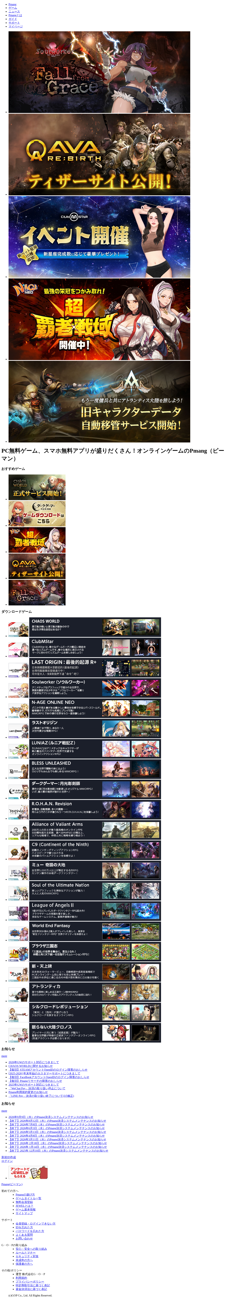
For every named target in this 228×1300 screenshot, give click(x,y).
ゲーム (13, 7)
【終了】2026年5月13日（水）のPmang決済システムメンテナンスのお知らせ (57, 1131)
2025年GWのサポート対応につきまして (34, 1084)
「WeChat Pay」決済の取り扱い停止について (37, 1088)
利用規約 (21, 1277)
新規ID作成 (8, 1157)
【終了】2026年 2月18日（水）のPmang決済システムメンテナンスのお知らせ (58, 1143)
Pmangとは (15, 15)
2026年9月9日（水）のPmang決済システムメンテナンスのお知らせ (51, 1117)
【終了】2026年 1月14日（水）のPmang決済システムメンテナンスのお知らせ (58, 1146)
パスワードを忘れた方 (30, 1231)
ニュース (14, 11)
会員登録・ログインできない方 (36, 1223)
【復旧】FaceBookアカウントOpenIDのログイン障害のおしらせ (49, 1077)
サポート (14, 22)
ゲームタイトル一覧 (28, 1198)
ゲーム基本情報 (26, 1209)
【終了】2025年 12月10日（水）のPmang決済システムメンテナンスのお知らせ (58, 1150)
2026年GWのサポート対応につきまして (34, 1062)
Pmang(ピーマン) (11, 1184)
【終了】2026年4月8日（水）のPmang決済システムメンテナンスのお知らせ (57, 1135)
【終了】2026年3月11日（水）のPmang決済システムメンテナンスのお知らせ (57, 1139)
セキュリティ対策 (27, 1256)
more (4, 1056)
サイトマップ (24, 1213)
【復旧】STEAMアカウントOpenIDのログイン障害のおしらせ (48, 1069)
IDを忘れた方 (24, 1227)
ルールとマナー (26, 1252)
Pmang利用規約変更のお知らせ (28, 1092)
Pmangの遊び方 (25, 1194)
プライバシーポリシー (30, 1281)
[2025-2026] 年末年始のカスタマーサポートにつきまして (44, 1073)
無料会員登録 (24, 1202)
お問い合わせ (24, 1238)
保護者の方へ (24, 1263)
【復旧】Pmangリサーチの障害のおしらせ (35, 1080)
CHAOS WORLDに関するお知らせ (31, 1065)
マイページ (16, 26)
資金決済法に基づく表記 (31, 1289)
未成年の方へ (24, 1260)
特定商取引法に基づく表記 (33, 1285)
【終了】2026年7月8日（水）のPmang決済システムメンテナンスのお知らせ (57, 1124)
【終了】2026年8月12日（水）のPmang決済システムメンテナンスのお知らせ (57, 1120)
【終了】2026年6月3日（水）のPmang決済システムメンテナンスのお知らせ (57, 1128)
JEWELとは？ (24, 1205)
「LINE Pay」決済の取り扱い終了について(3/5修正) (41, 1095)
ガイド (13, 18)
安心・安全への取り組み (31, 1248)
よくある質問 (24, 1234)
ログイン (7, 1160)
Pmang (12, 4)
